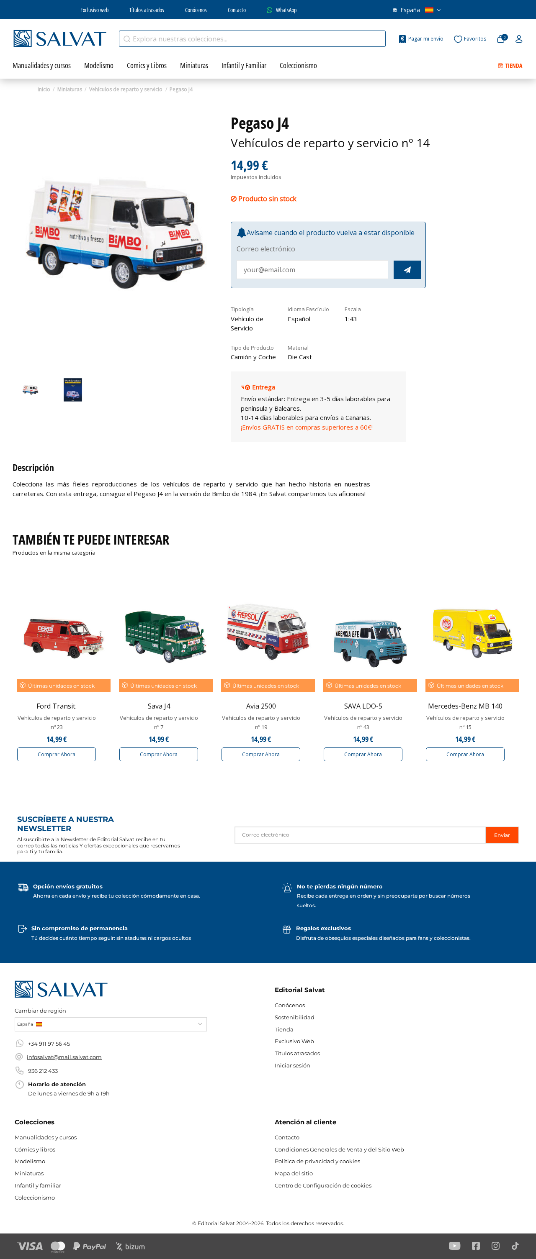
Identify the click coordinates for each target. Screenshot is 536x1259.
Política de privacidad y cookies (317, 1161)
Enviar (502, 835)
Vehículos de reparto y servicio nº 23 (57, 722)
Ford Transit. (56, 706)
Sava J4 (159, 706)
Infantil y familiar (38, 1185)
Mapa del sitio (294, 1173)
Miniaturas (29, 1173)
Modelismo (30, 1161)
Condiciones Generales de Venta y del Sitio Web (339, 1149)
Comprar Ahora (56, 754)
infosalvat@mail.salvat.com (64, 1057)
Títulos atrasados (146, 10)
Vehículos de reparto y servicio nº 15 (465, 722)
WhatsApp (286, 10)
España (410, 10)
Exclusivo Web (294, 1041)
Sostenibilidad (294, 1017)
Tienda (284, 1029)
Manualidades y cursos (46, 1137)
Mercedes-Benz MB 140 (465, 706)
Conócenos (196, 10)
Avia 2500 (261, 706)
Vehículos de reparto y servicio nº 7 (159, 722)
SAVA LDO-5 (363, 706)
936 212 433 (43, 1070)
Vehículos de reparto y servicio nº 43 (363, 722)
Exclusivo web (94, 10)
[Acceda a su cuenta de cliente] (519, 39)
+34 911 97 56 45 (49, 1043)
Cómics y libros (35, 1149)
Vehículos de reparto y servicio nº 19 (261, 722)
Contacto (237, 10)
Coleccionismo (35, 1197)
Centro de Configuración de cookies (323, 1185)
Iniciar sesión (292, 1065)
